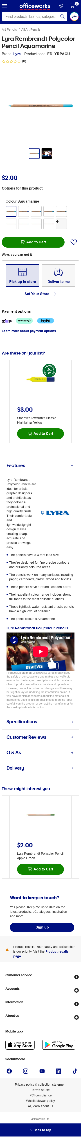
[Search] (62, 16)
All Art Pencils (30, 29)
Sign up (42, 927)
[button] (4, 6)
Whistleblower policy (40, 1100)
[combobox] (34, 16)
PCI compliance (40, 1095)
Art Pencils (9, 29)
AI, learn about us (40, 1106)
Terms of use (40, 1089)
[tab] (40, 465)
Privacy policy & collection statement (40, 1084)
